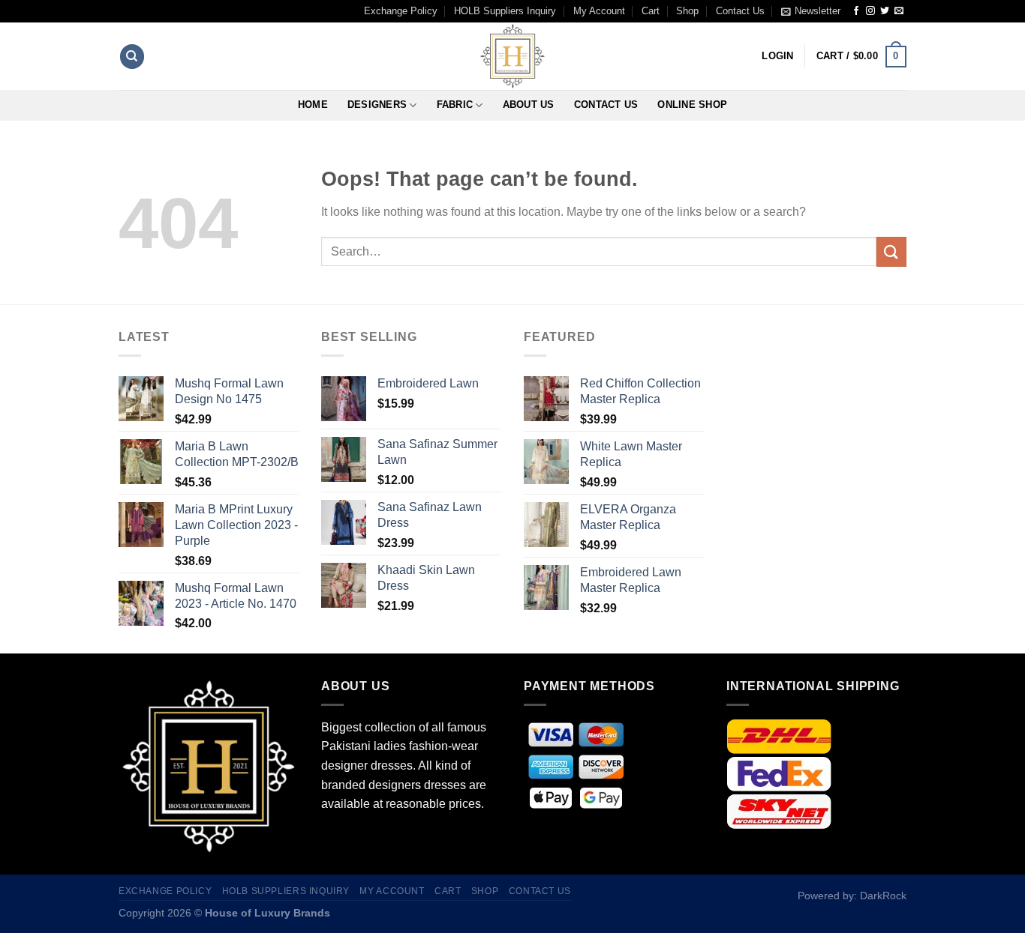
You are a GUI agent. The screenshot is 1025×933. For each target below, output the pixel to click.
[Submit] (891, 251)
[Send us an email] (898, 11)
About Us (529, 104)
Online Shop (692, 104)
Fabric (455, 104)
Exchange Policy (400, 10)
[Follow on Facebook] (856, 11)
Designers (377, 104)
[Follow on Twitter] (884, 11)
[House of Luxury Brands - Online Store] (512, 56)
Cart (651, 10)
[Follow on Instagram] (870, 11)
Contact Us (740, 10)
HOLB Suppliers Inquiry (505, 10)
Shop (687, 10)
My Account (599, 10)
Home (313, 104)
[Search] (132, 56)
